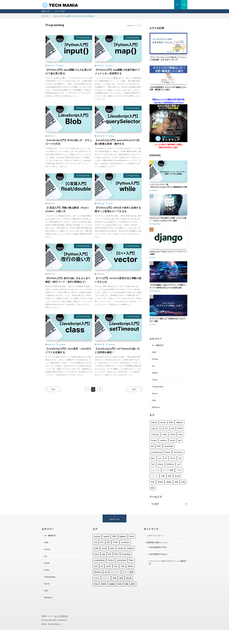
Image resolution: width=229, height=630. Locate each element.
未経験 (168, 482)
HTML (179, 428)
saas (160, 458)
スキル (179, 470)
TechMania (62, 620)
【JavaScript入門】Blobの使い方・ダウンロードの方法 (68, 142)
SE (166, 458)
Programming (84, 38)
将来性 (160, 482)
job (153, 366)
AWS (154, 352)
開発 (152, 488)
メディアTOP (59, 11)
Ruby (153, 458)
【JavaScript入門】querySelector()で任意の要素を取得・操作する (117, 142)
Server (155, 393)
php (179, 440)
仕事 (163, 476)
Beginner (179, 422)
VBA (154, 400)
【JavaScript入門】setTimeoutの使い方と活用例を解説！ (117, 350)
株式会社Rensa (54, 624)
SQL (180, 458)
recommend (178, 452)
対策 (152, 482)
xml (178, 464)
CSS (160, 428)
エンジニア (155, 470)
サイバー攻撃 (168, 470)
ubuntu (160, 464)
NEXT (134, 389)
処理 (169, 476)
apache (163, 422)
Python (61, 65)
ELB (172, 428)
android (154, 422)
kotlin (164, 434)
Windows (155, 190)
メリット (154, 476)
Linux (180, 434)
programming (156, 452)
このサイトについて (154, 535)
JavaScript (111, 136)
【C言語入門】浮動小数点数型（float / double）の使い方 (67, 209)
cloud (153, 428)
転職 (183, 482)
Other (153, 257)
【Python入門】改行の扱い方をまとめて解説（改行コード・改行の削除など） (68, 280)
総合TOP (45, 11)
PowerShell (168, 446)
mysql (172, 440)
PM (152, 446)
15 (100, 389)
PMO (159, 446)
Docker (155, 359)
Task (153, 464)
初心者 (177, 476)
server (172, 458)
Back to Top (115, 519)
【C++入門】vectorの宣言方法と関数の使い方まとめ (118, 280)
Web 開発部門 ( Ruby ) (158, 554)
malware (163, 440)
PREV (53, 389)
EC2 (166, 428)
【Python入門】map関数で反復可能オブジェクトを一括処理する (117, 71)
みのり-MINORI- (61, 616)
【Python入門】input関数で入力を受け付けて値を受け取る (68, 71)
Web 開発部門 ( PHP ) (158, 547)
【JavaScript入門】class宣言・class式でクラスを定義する (68, 350)
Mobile (155, 373)
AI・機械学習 (157, 345)
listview (154, 440)
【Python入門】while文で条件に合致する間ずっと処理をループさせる (118, 209)
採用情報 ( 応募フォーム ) (156, 542)
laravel (172, 434)
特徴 (176, 482)
